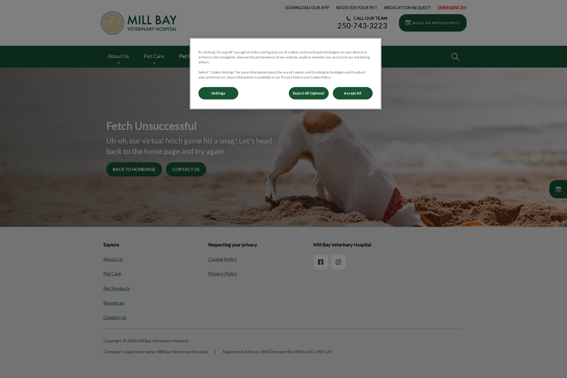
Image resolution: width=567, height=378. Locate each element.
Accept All (352, 93)
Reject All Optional (309, 93)
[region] (286, 73)
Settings (218, 93)
